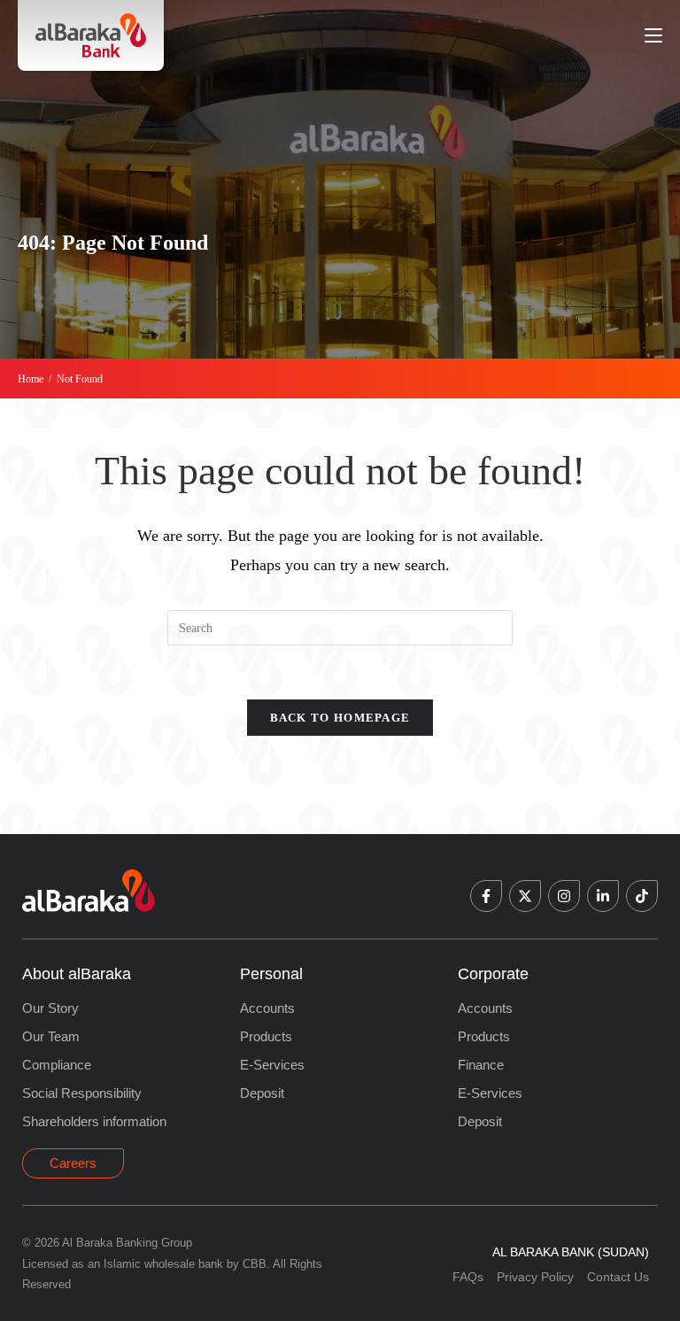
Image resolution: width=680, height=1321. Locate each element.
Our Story (50, 1008)
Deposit (262, 1093)
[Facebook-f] (486, 896)
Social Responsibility (82, 1093)
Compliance (56, 1064)
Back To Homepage (340, 717)
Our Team (51, 1036)
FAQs (467, 1277)
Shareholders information (94, 1121)
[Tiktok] (642, 896)
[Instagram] (564, 896)
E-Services (272, 1064)
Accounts (267, 1008)
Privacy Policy (535, 1277)
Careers (73, 1162)
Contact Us (618, 1277)
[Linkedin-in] (603, 896)
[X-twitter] (525, 896)
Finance (481, 1064)
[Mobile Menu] (653, 34)
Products (266, 1036)
